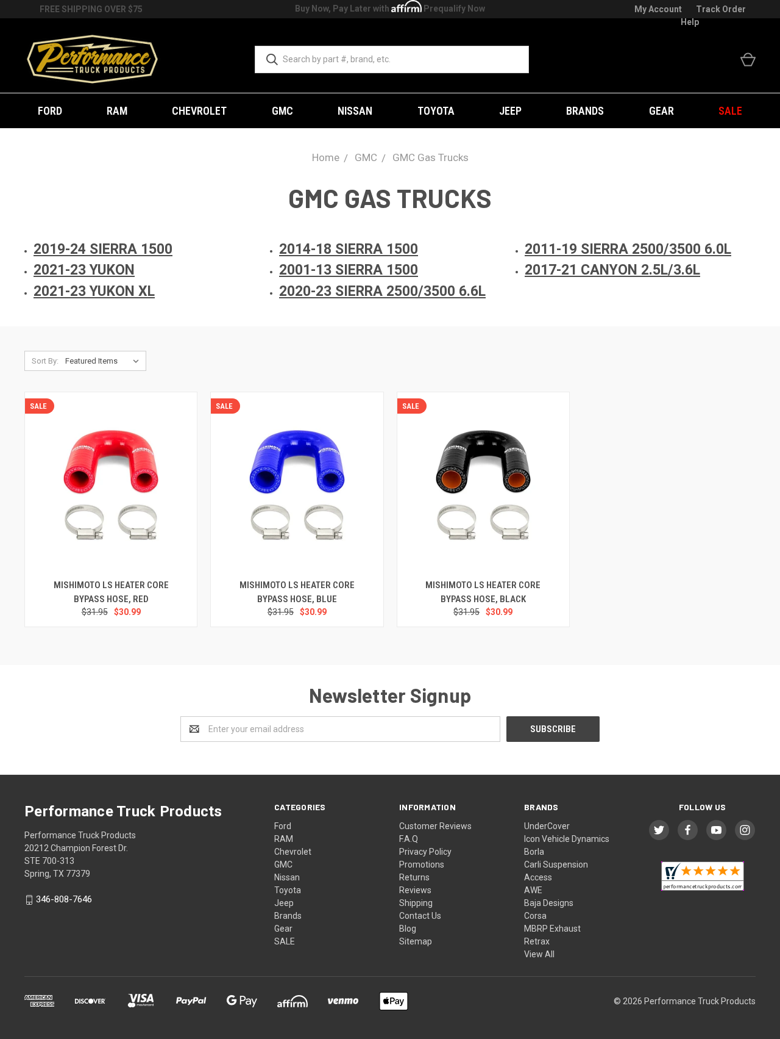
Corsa (535, 916)
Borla (534, 852)
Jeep (510, 110)
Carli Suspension (556, 864)
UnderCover (547, 826)
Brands (585, 110)
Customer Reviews (435, 826)
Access (538, 877)
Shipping (416, 903)
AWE (533, 890)
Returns (414, 877)
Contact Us (420, 916)
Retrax (537, 941)
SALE (730, 110)
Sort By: (45, 360)
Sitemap (415, 941)
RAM (117, 110)
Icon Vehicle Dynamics (566, 839)
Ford (50, 110)
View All (539, 954)
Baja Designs (548, 903)
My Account (658, 9)
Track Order (721, 9)
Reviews (415, 890)
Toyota (436, 110)
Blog (407, 928)
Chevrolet (199, 110)
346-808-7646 (64, 899)
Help (690, 22)
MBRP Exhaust (552, 928)
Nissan (355, 110)
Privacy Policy (425, 852)
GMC (282, 110)
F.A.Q (408, 839)
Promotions (421, 864)
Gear (661, 110)
